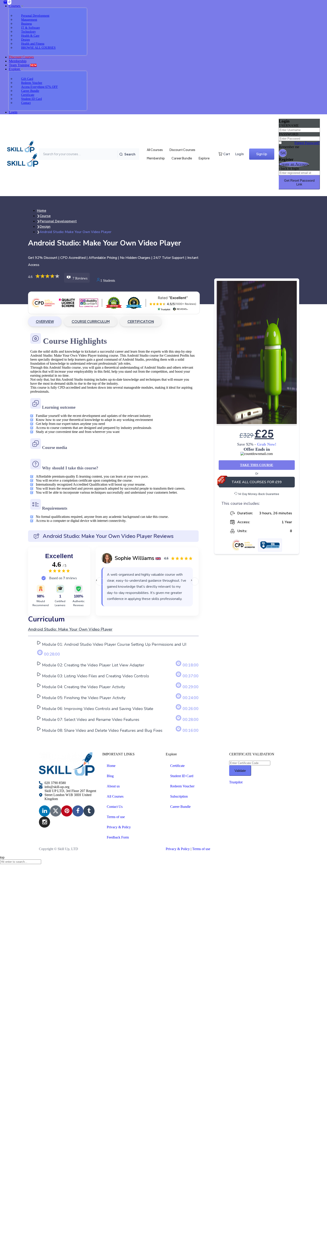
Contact (26, 103)
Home (111, 766)
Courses (15, 6)
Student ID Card (181, 776)
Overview (45, 321)
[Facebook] (77, 811)
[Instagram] (44, 822)
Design (45, 226)
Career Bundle (182, 158)
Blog (110, 776)
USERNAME (289, 125)
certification (140, 321)
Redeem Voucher (182, 786)
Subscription (179, 796)
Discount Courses (182, 150)
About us (113, 786)
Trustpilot (235, 782)
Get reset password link (299, 182)
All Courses (155, 150)
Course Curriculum (91, 321)
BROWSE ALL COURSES (38, 47)
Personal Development (58, 221)
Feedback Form (118, 837)
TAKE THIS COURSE (256, 465)
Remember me (289, 147)
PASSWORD (288, 134)
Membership (17, 61)
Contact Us (115, 807)
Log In (239, 154)
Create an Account (294, 164)
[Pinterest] (66, 811)
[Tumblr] (89, 811)
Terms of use (116, 817)
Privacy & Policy (119, 827)
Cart (226, 154)
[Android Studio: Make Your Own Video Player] (257, 353)
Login (13, 112)
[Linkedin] (44, 811)
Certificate (177, 766)
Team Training (23, 65)
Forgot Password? (307, 143)
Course (45, 216)
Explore (15, 69)
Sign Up (261, 154)
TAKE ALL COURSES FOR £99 (257, 482)
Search (129, 154)
